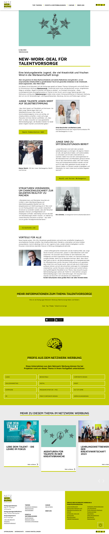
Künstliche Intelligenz (31, 507)
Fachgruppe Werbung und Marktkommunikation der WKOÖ (74, 510)
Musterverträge (91, 512)
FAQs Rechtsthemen (93, 515)
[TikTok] (104, 5)
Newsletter (90, 513)
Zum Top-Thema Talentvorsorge (54, 306)
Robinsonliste (91, 519)
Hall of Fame (49, 507)
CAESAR (47, 505)
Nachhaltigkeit (29, 510)
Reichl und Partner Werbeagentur (72, 178)
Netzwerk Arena (29, 519)
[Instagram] (99, 5)
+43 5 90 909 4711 (9, 519)
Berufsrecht (90, 517)
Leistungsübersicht (72, 506)
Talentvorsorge (23, 52)
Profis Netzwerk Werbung (94, 510)
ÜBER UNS (48, 511)
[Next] (103, 481)
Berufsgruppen (71, 517)
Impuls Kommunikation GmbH (33, 132)
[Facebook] (96, 5)
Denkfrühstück (29, 518)
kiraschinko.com (28, 228)
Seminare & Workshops (31, 521)
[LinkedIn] (101, 5)
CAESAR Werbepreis (73, 519)
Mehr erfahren (32, 464)
